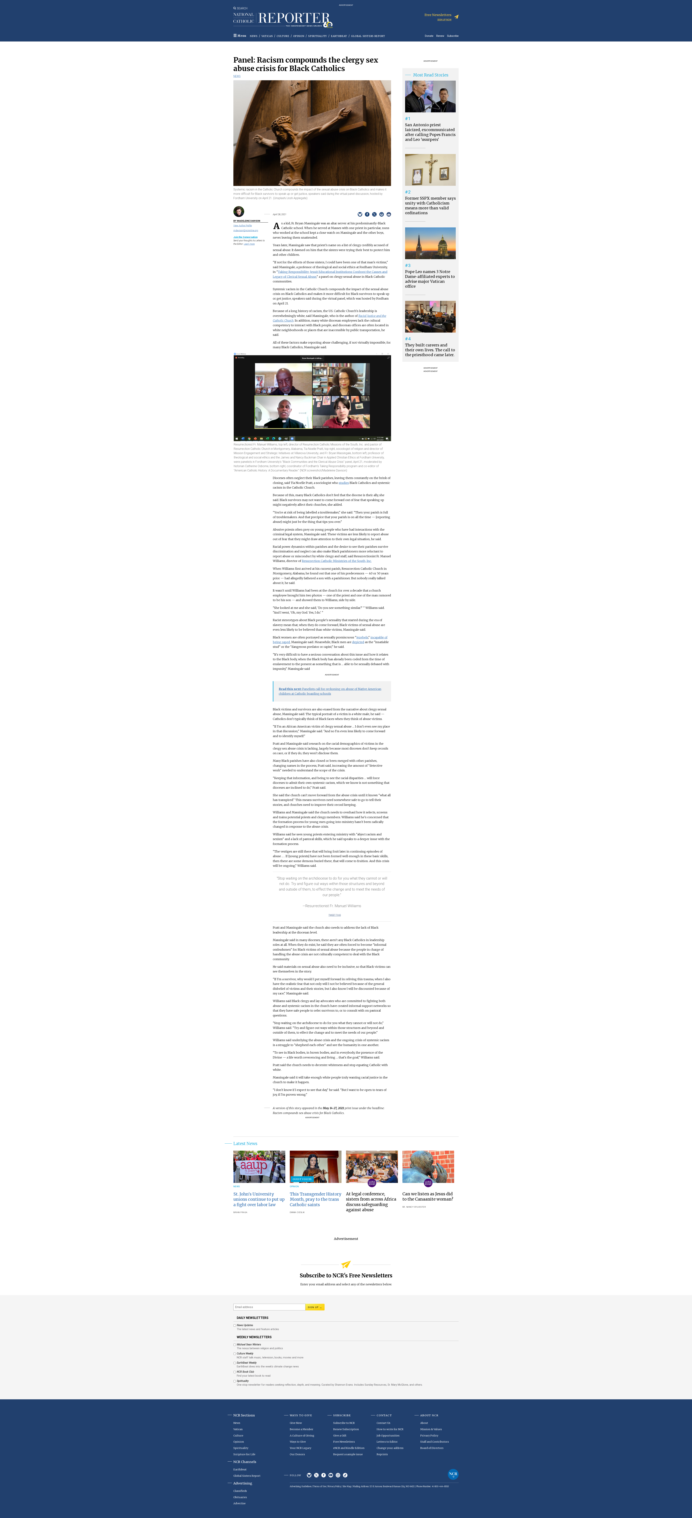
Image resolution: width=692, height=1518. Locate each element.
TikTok (345, 1475)
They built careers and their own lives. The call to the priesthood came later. (430, 350)
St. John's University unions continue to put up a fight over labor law (259, 1199)
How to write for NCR (390, 1429)
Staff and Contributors (434, 1441)
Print (389, 214)
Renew (440, 35)
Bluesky (309, 1475)
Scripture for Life (244, 1454)
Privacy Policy (429, 1435)
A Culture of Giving (302, 1435)
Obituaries (240, 1497)
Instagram (338, 1475)
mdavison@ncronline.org (245, 230)
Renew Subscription (346, 1429)
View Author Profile (242, 225)
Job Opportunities (388, 1435)
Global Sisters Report (368, 36)
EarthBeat (339, 36)
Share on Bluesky (360, 214)
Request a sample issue (348, 1454)
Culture (283, 36)
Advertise (239, 1503)
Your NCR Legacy (300, 1448)
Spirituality (317, 36)
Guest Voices (302, 1179)
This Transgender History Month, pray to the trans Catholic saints (315, 1199)
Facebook (323, 1475)
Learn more (249, 244)
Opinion (298, 36)
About (424, 1423)
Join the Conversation (245, 237)
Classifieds (240, 1491)
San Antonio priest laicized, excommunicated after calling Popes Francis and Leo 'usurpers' (430, 132)
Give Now (296, 1423)
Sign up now (444, 19)
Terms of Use (319, 1486)
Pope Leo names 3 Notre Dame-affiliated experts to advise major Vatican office (430, 279)
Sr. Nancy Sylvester (414, 1207)
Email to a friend (381, 214)
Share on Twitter (374, 214)
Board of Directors (431, 1448)
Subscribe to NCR (344, 1423)
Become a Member (301, 1429)
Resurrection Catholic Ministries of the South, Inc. (337, 561)
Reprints (382, 1454)
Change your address (390, 1448)
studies (344, 483)
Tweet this (335, 915)
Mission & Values (431, 1429)
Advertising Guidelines (300, 1486)
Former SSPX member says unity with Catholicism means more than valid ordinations (430, 205)
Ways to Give (298, 1441)
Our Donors (297, 1454)
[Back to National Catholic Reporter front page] (282, 20)
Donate (429, 35)
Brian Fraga (240, 1212)
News (254, 36)
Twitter (316, 1475)
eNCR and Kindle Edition (349, 1448)
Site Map (347, 1486)
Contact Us (383, 1423)
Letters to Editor (387, 1441)
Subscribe (453, 35)
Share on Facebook (367, 214)
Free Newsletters (344, 1441)
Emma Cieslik (297, 1212)
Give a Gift (339, 1435)
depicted (358, 642)
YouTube (331, 1475)
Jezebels (362, 637)
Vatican (267, 36)
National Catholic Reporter (453, 1474)
